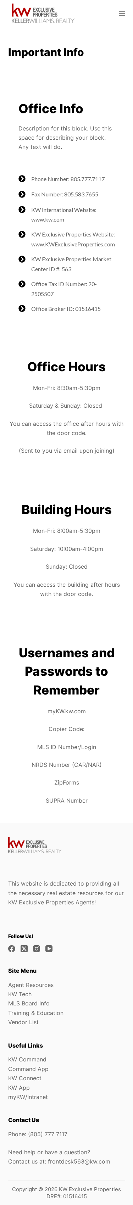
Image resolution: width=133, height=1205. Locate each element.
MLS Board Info (29, 1003)
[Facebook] (11, 948)
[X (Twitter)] (24, 948)
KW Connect (24, 1078)
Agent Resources (31, 984)
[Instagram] (36, 948)
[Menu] (122, 13)
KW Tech (20, 994)
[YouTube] (48, 948)
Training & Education (35, 1012)
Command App (28, 1068)
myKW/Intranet (28, 1096)
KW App (19, 1087)
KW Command (27, 1059)
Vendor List (23, 1022)
